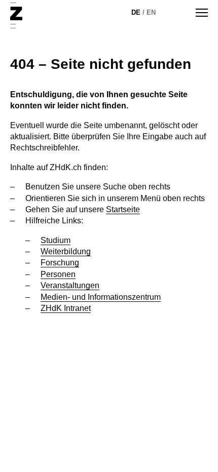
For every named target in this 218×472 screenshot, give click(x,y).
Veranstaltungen (70, 285)
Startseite (123, 209)
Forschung (60, 262)
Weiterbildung (66, 251)
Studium (55, 240)
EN (151, 12)
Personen (58, 274)
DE (135, 12)
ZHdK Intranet (66, 308)
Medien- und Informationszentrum (101, 297)
